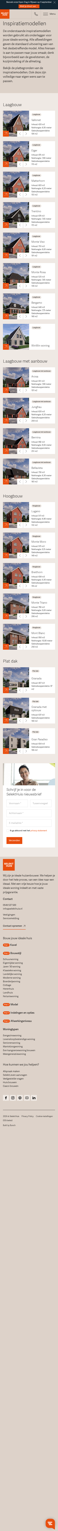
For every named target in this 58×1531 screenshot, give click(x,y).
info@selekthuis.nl (12, 908)
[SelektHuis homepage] (4, 14)
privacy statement (38, 830)
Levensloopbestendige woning (19, 1039)
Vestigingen (9, 914)
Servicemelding (11, 918)
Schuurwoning (10, 959)
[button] (36, 14)
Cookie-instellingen (44, 1116)
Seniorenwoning (11, 1042)
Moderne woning (12, 977)
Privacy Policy (27, 1116)
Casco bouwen (10, 1086)
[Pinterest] (20, 1098)
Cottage (7, 985)
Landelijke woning (12, 974)
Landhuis (8, 992)
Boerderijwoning (11, 981)
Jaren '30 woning (11, 966)
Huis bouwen (10, 1082)
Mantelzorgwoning (13, 1046)
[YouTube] (27, 1098)
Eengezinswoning (12, 1035)
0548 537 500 (9, 905)
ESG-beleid (7, 1120)
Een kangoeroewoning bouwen (19, 1050)
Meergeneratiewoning (14, 1054)
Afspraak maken (11, 1071)
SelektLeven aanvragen (15, 1075)
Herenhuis (8, 988)
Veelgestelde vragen (13, 1078)
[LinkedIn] (34, 1098)
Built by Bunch (9, 1125)
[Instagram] (6, 1098)
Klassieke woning (12, 970)
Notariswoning (10, 996)
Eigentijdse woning (13, 963)
